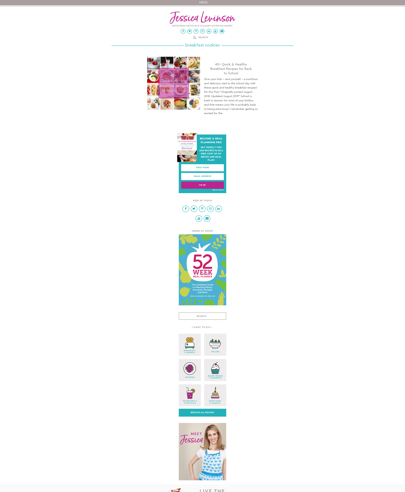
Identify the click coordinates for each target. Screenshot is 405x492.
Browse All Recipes (202, 413)
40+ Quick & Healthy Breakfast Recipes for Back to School (231, 69)
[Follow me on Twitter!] (189, 31)
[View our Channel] (215, 31)
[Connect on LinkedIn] (209, 31)
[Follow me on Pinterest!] (196, 31)
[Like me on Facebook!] (183, 31)
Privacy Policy (218, 190)
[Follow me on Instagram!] (202, 31)
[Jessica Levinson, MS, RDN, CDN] (202, 19)
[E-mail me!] (222, 31)
